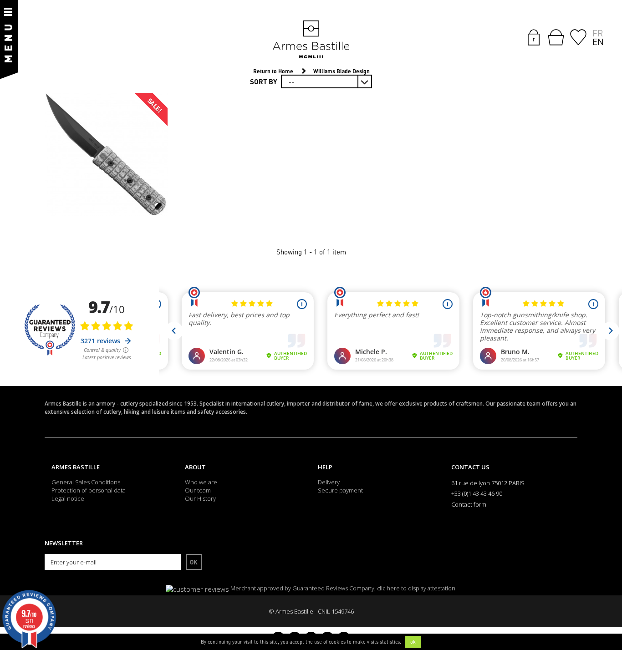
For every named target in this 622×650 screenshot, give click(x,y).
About (195, 467)
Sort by (263, 81)
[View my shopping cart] (556, 37)
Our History (200, 498)
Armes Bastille (75, 467)
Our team (198, 490)
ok (413, 642)
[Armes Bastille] (311, 40)
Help (325, 467)
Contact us (470, 467)
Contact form (468, 504)
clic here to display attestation (416, 588)
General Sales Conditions (85, 482)
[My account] (533, 36)
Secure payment (340, 490)
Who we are (201, 482)
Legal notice (67, 498)
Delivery (329, 482)
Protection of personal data (88, 490)
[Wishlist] (578, 36)
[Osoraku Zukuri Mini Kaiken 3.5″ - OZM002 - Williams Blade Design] (106, 154)
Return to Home (273, 71)
